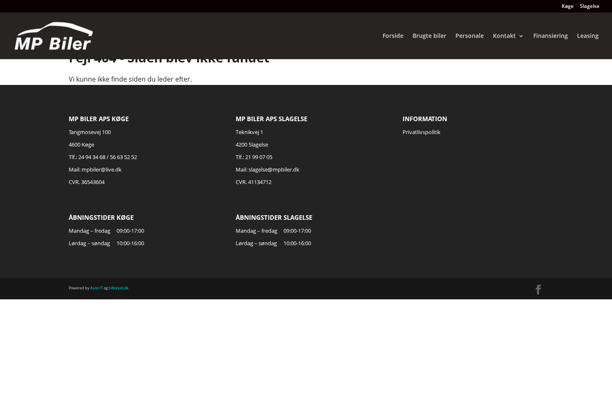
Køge (568, 7)
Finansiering (550, 36)
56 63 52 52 (123, 157)
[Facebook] (538, 290)
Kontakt (504, 36)
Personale (469, 36)
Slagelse (590, 7)
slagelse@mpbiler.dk (274, 169)
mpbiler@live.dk (102, 169)
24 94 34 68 (91, 157)
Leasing (588, 36)
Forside (393, 36)
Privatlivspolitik (421, 132)
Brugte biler (429, 36)
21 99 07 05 (258, 157)
